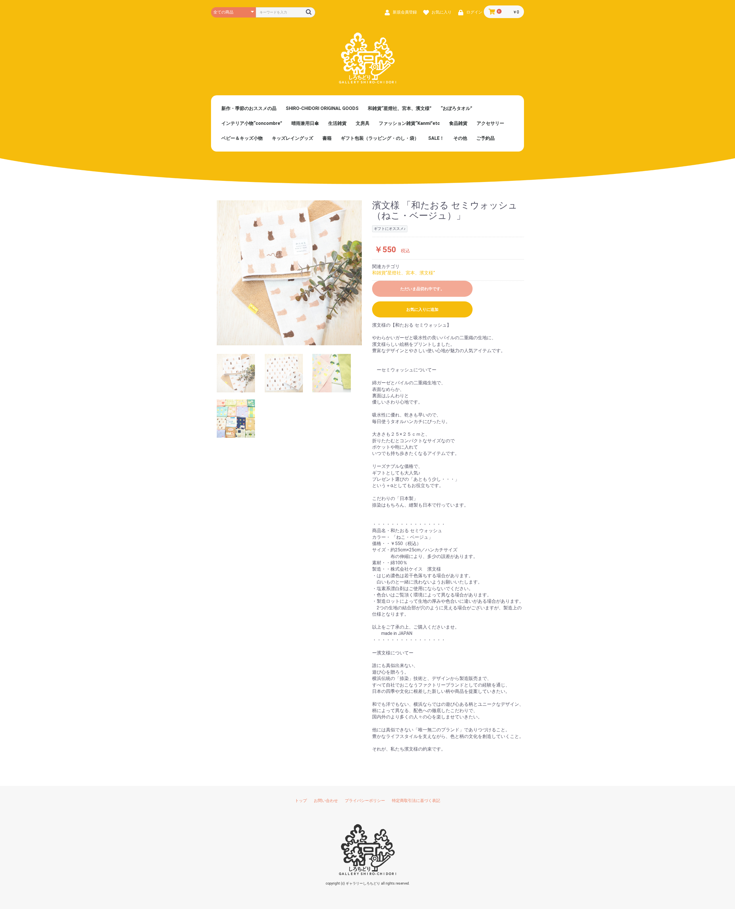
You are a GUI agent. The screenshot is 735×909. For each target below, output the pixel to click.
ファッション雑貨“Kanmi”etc (409, 123)
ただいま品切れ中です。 (422, 288)
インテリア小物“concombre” (251, 123)
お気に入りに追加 (422, 309)
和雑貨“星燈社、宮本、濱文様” (400, 108)
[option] (289, 272)
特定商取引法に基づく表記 (416, 800)
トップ (301, 800)
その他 (460, 138)
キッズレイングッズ (292, 138)
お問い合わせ (326, 800)
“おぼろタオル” (456, 108)
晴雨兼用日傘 (305, 123)
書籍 (327, 138)
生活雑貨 (337, 123)
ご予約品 (485, 138)
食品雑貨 (458, 123)
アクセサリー (490, 123)
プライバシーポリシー (365, 800)
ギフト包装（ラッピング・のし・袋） (380, 138)
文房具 (363, 123)
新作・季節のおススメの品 (248, 108)
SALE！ (436, 138)
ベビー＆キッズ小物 (242, 138)
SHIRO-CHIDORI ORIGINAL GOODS (322, 108)
